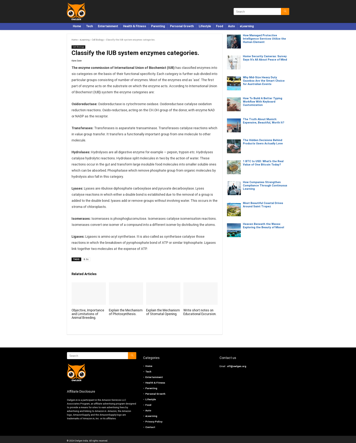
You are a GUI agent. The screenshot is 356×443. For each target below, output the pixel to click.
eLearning (247, 26)
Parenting (158, 26)
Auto (231, 26)
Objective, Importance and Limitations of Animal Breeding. (88, 314)
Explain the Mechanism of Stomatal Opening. (163, 312)
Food (219, 26)
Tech (89, 26)
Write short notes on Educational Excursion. (199, 312)
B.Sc (86, 259)
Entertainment (108, 26)
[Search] (285, 11)
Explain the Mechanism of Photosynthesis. (126, 312)
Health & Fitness (134, 26)
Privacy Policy (153, 421)
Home (77, 26)
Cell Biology (98, 40)
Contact (150, 427)
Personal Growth (182, 26)
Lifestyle (205, 26)
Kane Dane (77, 60)
